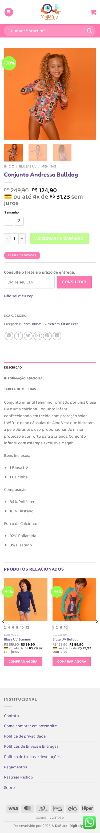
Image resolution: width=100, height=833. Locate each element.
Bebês (26, 324)
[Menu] (9, 12)
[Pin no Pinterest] (47, 336)
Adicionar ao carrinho (59, 238)
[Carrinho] (93, 12)
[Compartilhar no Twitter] (28, 336)
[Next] (87, 94)
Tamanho (12, 213)
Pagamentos (15, 767)
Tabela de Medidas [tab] (20, 389)
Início (9, 166)
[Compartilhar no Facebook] (18, 336)
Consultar (74, 282)
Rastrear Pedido (18, 777)
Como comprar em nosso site (30, 726)
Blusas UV (28, 166)
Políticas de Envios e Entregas (31, 746)
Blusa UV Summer (17, 639)
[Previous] (12, 94)
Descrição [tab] (13, 367)
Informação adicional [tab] (24, 378)
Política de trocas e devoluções (32, 757)
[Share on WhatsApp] (9, 336)
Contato (11, 716)
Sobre (9, 787)
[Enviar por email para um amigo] (37, 336)
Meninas (48, 166)
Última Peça (69, 324)
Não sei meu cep (19, 296)
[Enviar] (89, 31)
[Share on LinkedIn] (57, 336)
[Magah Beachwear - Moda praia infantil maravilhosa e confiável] (50, 12)
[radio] (9, 221)
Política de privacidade (25, 736)
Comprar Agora (23, 661)
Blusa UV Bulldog (65, 639)
